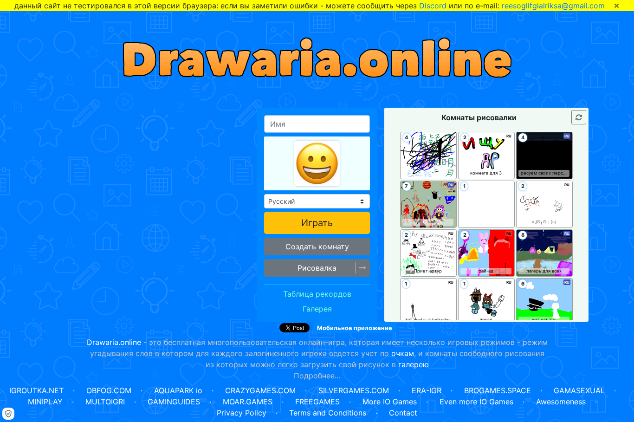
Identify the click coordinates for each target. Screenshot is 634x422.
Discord (432, 5)
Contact (403, 412)
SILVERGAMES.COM (353, 390)
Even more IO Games (476, 401)
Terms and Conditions (327, 412)
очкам (402, 353)
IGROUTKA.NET (36, 390)
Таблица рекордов (317, 294)
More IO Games (389, 401)
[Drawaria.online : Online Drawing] (317, 56)
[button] (317, 268)
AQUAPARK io (178, 390)
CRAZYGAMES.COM (260, 390)
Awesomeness (561, 401)
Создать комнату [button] (317, 246)
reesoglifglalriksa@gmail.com (553, 5)
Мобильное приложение (354, 328)
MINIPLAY (45, 401)
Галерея (317, 308)
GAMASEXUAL (579, 390)
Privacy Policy (241, 412)
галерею (413, 364)
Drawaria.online (114, 342)
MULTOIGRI (105, 401)
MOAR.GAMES (247, 401)
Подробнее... (317, 375)
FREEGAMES (317, 401)
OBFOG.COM (108, 390)
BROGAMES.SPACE (497, 390)
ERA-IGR (426, 390)
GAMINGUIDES (174, 401)
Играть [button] (317, 222)
